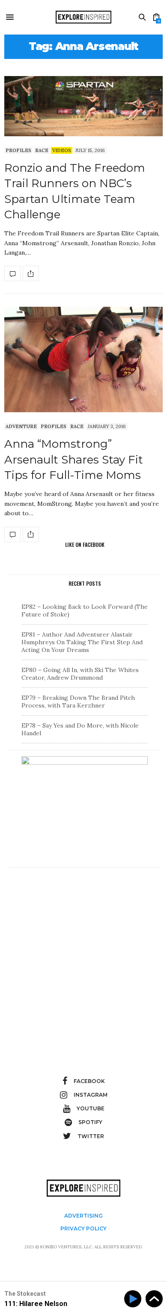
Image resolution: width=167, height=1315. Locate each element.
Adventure (21, 426)
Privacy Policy (83, 1228)
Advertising (83, 1215)
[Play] (134, 1298)
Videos (61, 150)
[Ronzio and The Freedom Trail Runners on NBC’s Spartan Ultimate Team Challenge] (83, 106)
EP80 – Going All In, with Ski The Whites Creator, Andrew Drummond (80, 673)
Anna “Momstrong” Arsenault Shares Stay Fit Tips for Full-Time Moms (73, 459)
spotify (90, 1122)
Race (41, 150)
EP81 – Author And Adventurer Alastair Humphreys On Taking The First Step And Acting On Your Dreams (82, 642)
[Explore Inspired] (83, 17)
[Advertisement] (83, 957)
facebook (89, 1081)
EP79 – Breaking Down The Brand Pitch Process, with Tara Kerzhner (78, 701)
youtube (90, 1108)
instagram (90, 1095)
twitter (91, 1136)
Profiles (18, 150)
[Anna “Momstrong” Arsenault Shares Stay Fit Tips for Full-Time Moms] (83, 359)
